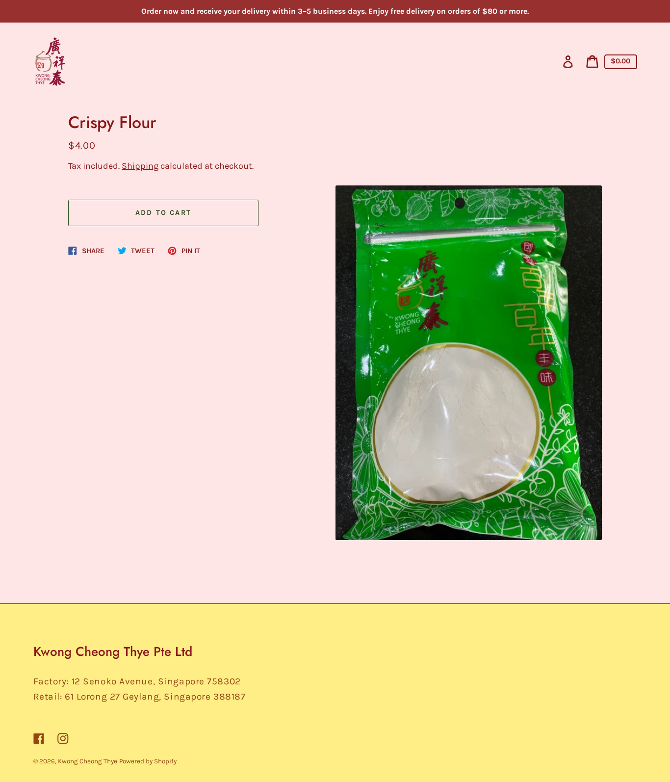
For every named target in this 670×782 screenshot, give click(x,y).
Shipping (140, 165)
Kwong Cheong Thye (87, 761)
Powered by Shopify (148, 761)
